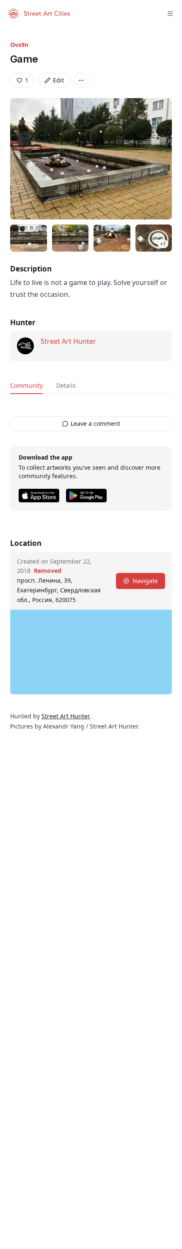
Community (26, 385)
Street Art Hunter (68, 341)
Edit (58, 80)
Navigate (145, 581)
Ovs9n (19, 45)
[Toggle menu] (170, 13)
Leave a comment (95, 423)
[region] (91, 652)
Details (66, 385)
